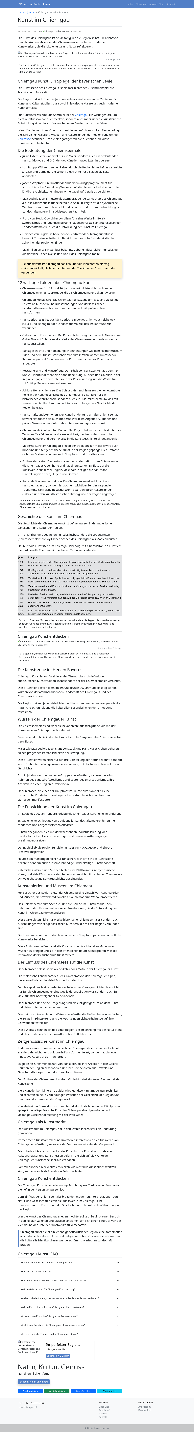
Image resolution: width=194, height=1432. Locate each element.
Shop (161, 4)
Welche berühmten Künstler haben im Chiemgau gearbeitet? (53, 1280)
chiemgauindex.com (100, 1428)
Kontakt (171, 4)
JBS (40, 31)
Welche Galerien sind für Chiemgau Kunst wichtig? (48, 1289)
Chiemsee (24, 139)
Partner (103, 1413)
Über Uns (104, 1406)
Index (130, 4)
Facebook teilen (30, 1391)
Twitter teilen (109, 1391)
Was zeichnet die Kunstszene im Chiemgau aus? (46, 1262)
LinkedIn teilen (83, 1391)
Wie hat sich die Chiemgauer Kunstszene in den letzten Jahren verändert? (60, 1298)
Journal (153, 4)
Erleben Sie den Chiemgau (34, 1381)
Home (21, 12)
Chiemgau (141, 4)
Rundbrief (104, 1410)
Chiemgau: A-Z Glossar (58, 1355)
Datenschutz (145, 1410)
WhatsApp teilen (57, 1391)
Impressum (144, 1406)
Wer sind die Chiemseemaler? (36, 1271)
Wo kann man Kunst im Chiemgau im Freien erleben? (49, 1316)
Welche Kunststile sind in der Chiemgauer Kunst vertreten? (52, 1307)
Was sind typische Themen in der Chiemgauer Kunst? (49, 1334)
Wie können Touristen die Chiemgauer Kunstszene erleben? (53, 1325)
